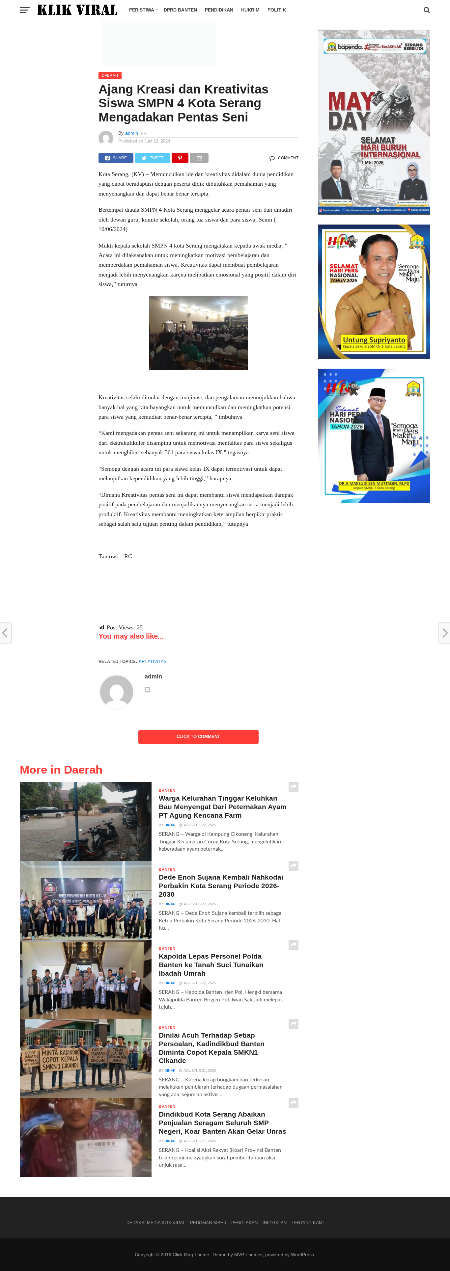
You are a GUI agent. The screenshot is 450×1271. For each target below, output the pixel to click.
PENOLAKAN (244, 1222)
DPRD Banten (180, 10)
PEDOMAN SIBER (208, 1222)
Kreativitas (153, 661)
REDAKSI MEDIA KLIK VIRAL (156, 1222)
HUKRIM (250, 10)
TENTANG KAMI (308, 1222)
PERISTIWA (141, 10)
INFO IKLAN (275, 1222)
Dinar (170, 825)
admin (131, 133)
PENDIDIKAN (219, 10)
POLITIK (276, 10)
